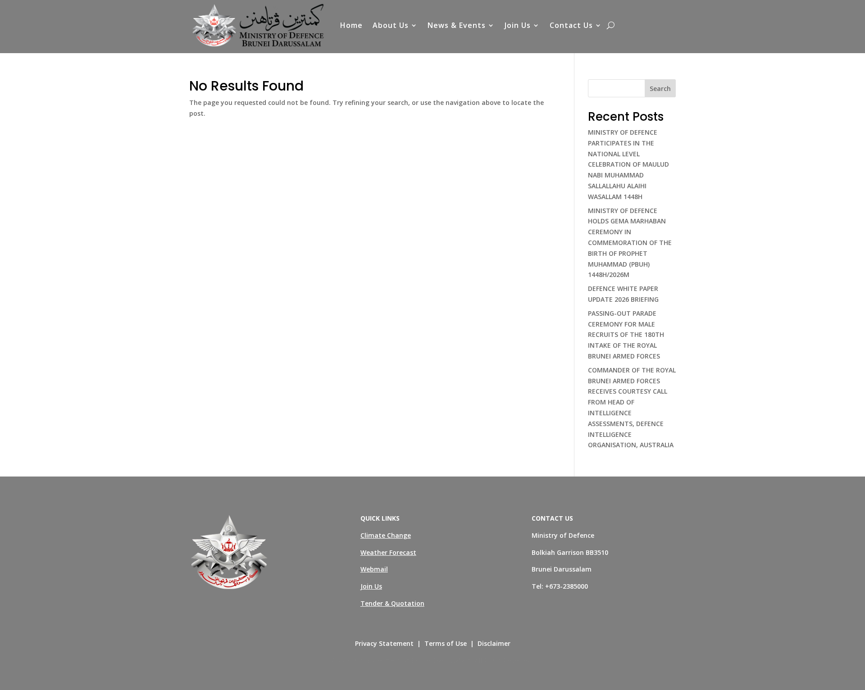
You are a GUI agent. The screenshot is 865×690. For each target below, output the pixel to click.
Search (660, 88)
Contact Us (571, 25)
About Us (391, 25)
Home (351, 25)
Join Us (518, 25)
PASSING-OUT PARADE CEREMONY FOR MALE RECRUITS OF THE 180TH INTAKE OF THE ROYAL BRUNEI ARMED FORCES (626, 334)
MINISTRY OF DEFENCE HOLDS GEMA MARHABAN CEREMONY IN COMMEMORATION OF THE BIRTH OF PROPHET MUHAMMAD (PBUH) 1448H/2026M (630, 242)
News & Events (457, 25)
